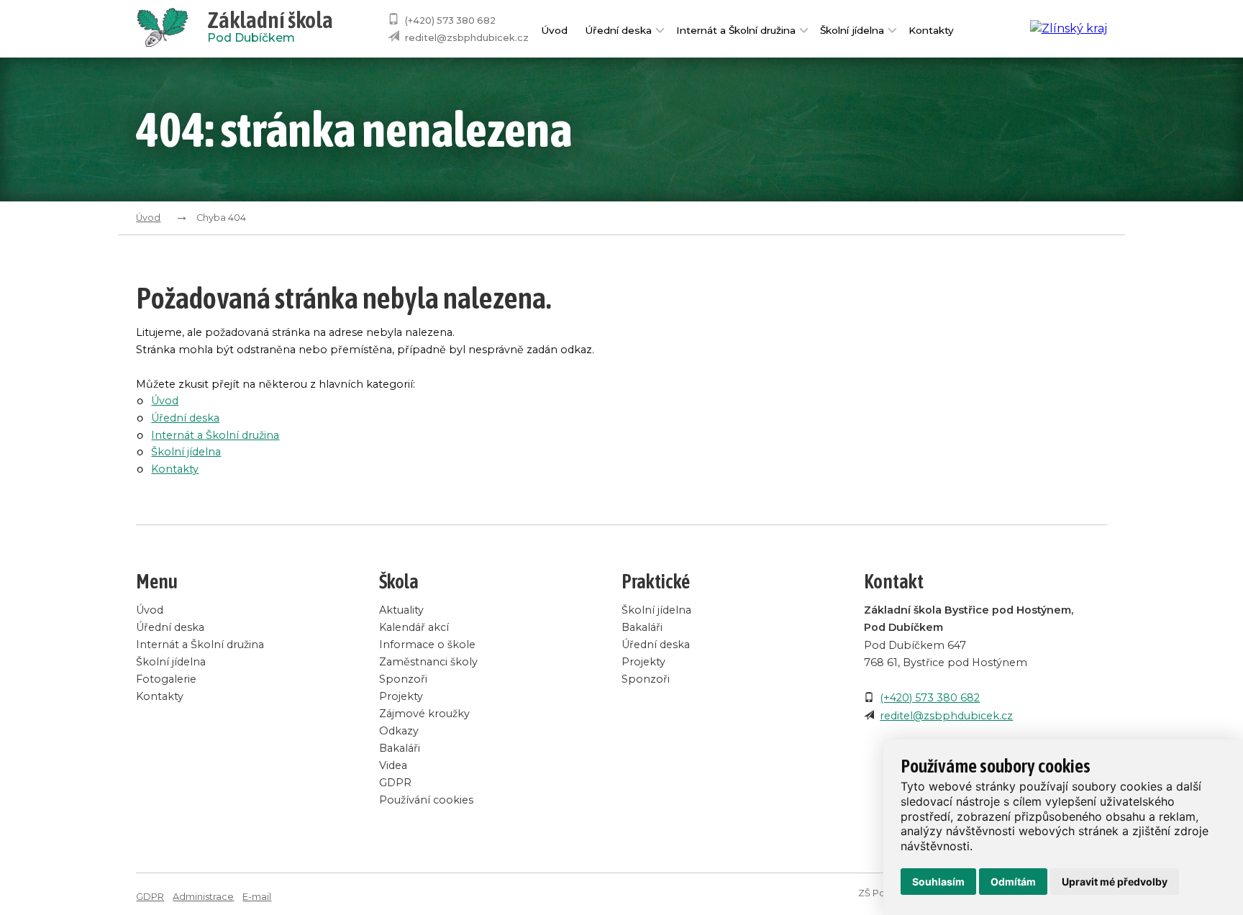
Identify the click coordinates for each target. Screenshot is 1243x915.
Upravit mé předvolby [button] (1114, 881)
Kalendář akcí (414, 627)
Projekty (401, 696)
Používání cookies (426, 799)
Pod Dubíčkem (270, 29)
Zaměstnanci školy (428, 661)
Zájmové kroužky (424, 713)
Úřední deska (618, 30)
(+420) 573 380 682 (450, 20)
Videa (393, 765)
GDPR (395, 782)
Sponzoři (403, 679)
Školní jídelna (852, 30)
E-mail (256, 896)
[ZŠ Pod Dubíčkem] (171, 29)
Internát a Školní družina (736, 30)
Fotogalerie (166, 679)
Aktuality (401, 610)
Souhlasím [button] (938, 881)
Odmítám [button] (1013, 881)
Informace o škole (427, 644)
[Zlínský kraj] (1068, 28)
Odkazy (399, 730)
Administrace (203, 896)
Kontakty (931, 30)
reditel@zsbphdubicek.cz (467, 37)
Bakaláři (399, 748)
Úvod (554, 30)
